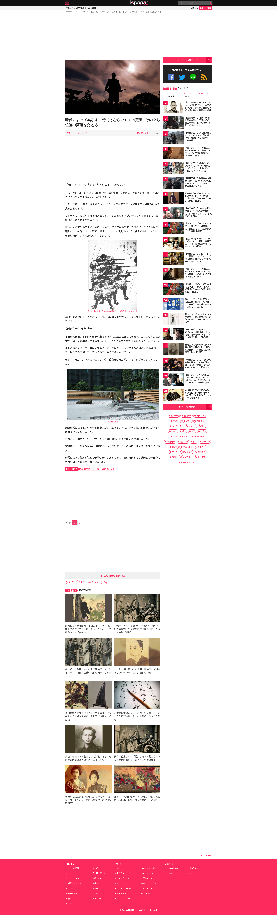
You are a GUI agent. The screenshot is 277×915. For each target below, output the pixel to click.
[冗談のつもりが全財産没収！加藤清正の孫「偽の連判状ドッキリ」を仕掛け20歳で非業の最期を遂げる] (173, 395)
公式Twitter (182, 77)
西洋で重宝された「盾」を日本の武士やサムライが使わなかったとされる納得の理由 (137, 758)
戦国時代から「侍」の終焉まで (90, 469)
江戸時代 (175, 415)
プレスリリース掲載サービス (187, 60)
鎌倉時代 (201, 452)
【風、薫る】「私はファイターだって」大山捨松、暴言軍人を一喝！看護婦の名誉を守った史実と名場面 (198, 242)
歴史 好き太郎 (143, 133)
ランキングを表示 (187, 406)
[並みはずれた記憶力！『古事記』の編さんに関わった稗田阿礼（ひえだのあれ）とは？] (137, 779)
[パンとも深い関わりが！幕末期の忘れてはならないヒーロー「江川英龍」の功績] (137, 652)
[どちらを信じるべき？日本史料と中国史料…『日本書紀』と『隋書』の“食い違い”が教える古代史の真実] (173, 198)
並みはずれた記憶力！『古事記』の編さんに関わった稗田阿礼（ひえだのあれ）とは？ (137, 798)
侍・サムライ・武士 (90, 582)
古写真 (71, 903)
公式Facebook (171, 77)
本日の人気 (121, 893)
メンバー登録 (205, 7)
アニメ (188, 420)
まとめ (95, 868)
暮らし (71, 898)
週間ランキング (147, 893)
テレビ (176, 436)
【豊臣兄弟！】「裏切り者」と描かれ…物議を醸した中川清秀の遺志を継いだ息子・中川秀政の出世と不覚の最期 (198, 333)
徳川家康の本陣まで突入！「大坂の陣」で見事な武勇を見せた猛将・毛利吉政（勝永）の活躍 (88, 716)
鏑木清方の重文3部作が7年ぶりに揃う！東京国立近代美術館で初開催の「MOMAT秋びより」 (198, 318)
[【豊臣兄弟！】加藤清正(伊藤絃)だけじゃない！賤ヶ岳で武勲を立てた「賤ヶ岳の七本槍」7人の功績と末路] (173, 168)
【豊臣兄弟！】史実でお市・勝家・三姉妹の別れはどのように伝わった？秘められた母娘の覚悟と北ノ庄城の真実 (198, 378)
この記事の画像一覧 (114, 575)
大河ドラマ (201, 415)
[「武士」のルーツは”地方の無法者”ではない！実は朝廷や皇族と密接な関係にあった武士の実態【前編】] (137, 608)
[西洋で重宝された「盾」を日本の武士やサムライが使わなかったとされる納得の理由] (137, 739)
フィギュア (176, 452)
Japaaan (138, 2)
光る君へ (188, 457)
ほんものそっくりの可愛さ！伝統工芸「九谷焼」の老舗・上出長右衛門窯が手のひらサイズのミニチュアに (198, 303)
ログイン (194, 7)
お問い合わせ (146, 878)
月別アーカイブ (147, 888)
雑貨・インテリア (75, 883)
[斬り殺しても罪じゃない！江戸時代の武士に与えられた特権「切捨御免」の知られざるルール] (88, 652)
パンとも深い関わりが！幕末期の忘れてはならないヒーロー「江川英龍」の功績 (137, 671)
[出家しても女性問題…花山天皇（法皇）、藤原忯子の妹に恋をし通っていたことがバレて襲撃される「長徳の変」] (88, 608)
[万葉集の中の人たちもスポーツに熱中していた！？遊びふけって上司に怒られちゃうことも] (137, 695)
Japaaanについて (148, 873)
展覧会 (189, 452)
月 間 (203, 95)
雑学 (203, 426)
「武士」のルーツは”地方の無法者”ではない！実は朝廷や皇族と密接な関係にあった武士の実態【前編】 (137, 629)
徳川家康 (184, 441)
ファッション (73, 878)
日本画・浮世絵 (99, 873)
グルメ (71, 888)
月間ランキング (123, 898)
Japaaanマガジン (81, 11)
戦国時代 (187, 415)
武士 (105, 582)
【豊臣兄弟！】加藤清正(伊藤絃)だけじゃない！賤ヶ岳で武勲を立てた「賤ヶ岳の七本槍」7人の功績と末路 (198, 166)
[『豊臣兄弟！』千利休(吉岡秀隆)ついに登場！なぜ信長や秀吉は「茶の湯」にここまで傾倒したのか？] (173, 274)
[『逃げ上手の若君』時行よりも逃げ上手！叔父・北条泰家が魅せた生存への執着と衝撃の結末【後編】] (173, 289)
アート (70, 873)
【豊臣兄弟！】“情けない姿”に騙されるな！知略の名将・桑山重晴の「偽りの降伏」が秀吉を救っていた (198, 121)
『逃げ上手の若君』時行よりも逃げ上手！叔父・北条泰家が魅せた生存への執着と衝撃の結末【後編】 (198, 287)
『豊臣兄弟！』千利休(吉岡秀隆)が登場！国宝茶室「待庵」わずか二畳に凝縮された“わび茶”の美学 (198, 151)
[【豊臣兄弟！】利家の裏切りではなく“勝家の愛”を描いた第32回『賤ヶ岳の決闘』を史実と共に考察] (173, 213)
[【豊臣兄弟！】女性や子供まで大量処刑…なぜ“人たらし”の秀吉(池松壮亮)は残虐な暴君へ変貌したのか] (173, 259)
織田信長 (200, 436)
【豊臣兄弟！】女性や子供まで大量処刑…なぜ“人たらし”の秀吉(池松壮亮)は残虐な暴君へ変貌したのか (198, 257)
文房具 (175, 446)
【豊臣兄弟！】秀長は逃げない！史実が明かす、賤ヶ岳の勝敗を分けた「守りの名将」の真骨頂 (198, 136)
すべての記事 (73, 868)
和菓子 (95, 888)
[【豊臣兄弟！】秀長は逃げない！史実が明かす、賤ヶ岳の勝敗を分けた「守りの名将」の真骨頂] (173, 138)
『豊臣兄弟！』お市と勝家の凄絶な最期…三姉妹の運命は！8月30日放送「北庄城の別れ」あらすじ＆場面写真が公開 (198, 364)
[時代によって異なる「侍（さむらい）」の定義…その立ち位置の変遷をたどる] (112, 87)
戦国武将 (200, 420)
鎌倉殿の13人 (188, 462)
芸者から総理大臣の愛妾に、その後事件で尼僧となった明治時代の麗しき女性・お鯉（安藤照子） (88, 800)
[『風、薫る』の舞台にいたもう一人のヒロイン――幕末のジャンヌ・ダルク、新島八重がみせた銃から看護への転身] (173, 107)
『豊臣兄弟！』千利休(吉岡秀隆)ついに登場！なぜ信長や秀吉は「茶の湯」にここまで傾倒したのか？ (198, 272)
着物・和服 (97, 878)
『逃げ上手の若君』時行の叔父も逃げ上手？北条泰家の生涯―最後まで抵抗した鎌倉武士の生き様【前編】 (198, 227)
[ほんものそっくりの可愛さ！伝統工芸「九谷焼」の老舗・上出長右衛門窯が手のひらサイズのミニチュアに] (173, 304)
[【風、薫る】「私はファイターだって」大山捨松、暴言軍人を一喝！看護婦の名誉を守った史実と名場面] (173, 243)
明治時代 (171, 441)
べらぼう (187, 436)
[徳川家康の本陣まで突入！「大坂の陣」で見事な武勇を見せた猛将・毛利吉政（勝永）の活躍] (88, 695)
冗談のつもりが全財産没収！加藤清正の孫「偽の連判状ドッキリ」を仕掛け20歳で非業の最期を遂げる (198, 393)
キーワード (82, 133)
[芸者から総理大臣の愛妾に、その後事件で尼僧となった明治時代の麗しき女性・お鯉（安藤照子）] (88, 779)
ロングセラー (177, 426)
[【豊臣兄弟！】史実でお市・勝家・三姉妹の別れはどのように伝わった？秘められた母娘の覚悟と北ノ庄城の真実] (173, 380)
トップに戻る (206, 855)
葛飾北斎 (201, 457)
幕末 (184, 431)
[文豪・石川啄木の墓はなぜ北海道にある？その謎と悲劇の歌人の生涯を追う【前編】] (88, 739)
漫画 (193, 431)
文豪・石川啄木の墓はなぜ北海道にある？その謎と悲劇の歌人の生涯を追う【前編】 (88, 758)
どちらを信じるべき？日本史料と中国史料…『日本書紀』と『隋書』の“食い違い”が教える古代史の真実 (198, 197)
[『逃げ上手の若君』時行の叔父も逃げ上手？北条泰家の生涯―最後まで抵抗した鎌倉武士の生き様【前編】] (173, 228)
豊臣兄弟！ (187, 446)
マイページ (121, 883)
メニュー (67, 3)
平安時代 (176, 420)
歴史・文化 (95, 11)
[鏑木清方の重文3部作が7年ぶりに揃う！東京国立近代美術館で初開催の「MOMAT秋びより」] (173, 319)
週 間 (187, 95)
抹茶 (195, 441)
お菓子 (174, 431)
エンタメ (96, 893)
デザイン (206, 441)
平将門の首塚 (113, 421)
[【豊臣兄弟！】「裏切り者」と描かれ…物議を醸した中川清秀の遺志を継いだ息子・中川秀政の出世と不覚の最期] (173, 334)
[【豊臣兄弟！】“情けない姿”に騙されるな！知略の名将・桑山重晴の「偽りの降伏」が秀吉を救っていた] (173, 122)
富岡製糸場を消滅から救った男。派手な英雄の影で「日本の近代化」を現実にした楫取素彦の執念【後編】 (198, 348)
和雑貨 (95, 883)
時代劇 (203, 431)
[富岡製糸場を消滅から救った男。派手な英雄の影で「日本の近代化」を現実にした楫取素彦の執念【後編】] (173, 349)
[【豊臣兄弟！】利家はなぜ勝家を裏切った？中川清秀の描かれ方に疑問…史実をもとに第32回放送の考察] (173, 183)
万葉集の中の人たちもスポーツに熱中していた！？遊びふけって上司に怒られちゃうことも (137, 716)
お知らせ (120, 873)
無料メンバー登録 (148, 883)
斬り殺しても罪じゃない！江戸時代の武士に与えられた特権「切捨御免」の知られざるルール (88, 672)
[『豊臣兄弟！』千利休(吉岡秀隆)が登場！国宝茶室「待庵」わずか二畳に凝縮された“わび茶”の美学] (173, 153)
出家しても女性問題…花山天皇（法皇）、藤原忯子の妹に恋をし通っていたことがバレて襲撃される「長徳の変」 (88, 629)
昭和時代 (175, 457)
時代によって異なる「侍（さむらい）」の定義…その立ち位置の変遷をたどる (131, 11)
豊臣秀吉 (201, 446)
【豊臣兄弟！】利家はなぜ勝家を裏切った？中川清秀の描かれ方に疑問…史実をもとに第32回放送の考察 (198, 182)
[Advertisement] (112, 37)
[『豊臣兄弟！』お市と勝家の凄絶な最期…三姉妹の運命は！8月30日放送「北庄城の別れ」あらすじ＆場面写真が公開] (173, 364)
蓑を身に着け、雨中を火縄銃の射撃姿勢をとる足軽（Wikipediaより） (113, 311)
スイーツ (192, 426)
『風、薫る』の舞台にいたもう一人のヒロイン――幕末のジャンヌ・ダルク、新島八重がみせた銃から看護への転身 (198, 106)
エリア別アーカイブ (125, 888)
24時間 (171, 95)
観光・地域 (72, 893)
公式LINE (193, 77)
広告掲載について (124, 878)
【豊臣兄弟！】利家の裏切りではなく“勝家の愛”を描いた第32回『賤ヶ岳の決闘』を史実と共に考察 (198, 212)
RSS (204, 77)
